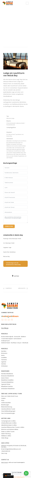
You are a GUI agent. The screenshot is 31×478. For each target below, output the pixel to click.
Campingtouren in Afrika (8, 421)
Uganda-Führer (5, 384)
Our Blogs (4, 328)
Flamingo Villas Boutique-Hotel (12, 238)
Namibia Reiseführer (7, 374)
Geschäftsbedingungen (8, 411)
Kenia (2, 355)
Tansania (4, 359)
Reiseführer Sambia (7, 386)
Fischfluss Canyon (16, 343)
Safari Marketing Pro (19, 477)
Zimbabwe (4, 366)
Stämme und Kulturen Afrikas (9, 429)
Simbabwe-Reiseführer (8, 388)
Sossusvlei (17, 336)
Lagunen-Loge (7, 247)
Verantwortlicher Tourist (8, 409)
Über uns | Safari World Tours (9, 396)
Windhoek (25, 343)
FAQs (2, 400)
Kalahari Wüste (5, 343)
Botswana (4, 353)
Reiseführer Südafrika (7, 380)
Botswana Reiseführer (7, 376)
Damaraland (17, 338)
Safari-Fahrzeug (6, 433)
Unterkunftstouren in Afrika (8, 423)
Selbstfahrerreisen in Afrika (9, 425)
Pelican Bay (6, 256)
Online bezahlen (6, 402)
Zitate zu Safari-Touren (7, 431)
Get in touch (4, 462)
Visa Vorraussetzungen (8, 413)
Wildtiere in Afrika (6, 436)
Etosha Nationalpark (7, 336)
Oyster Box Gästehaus (9, 252)
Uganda (3, 362)
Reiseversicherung (6, 407)
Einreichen (9, 226)
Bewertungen (5, 405)
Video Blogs (4, 438)
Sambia (3, 364)
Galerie (3, 398)
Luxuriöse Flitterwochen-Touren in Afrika (12, 427)
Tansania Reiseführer (7, 382)
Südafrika (4, 357)
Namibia (3, 351)
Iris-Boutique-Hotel (8, 243)
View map (4, 453)
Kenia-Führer (5, 378)
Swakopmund (5, 341)
